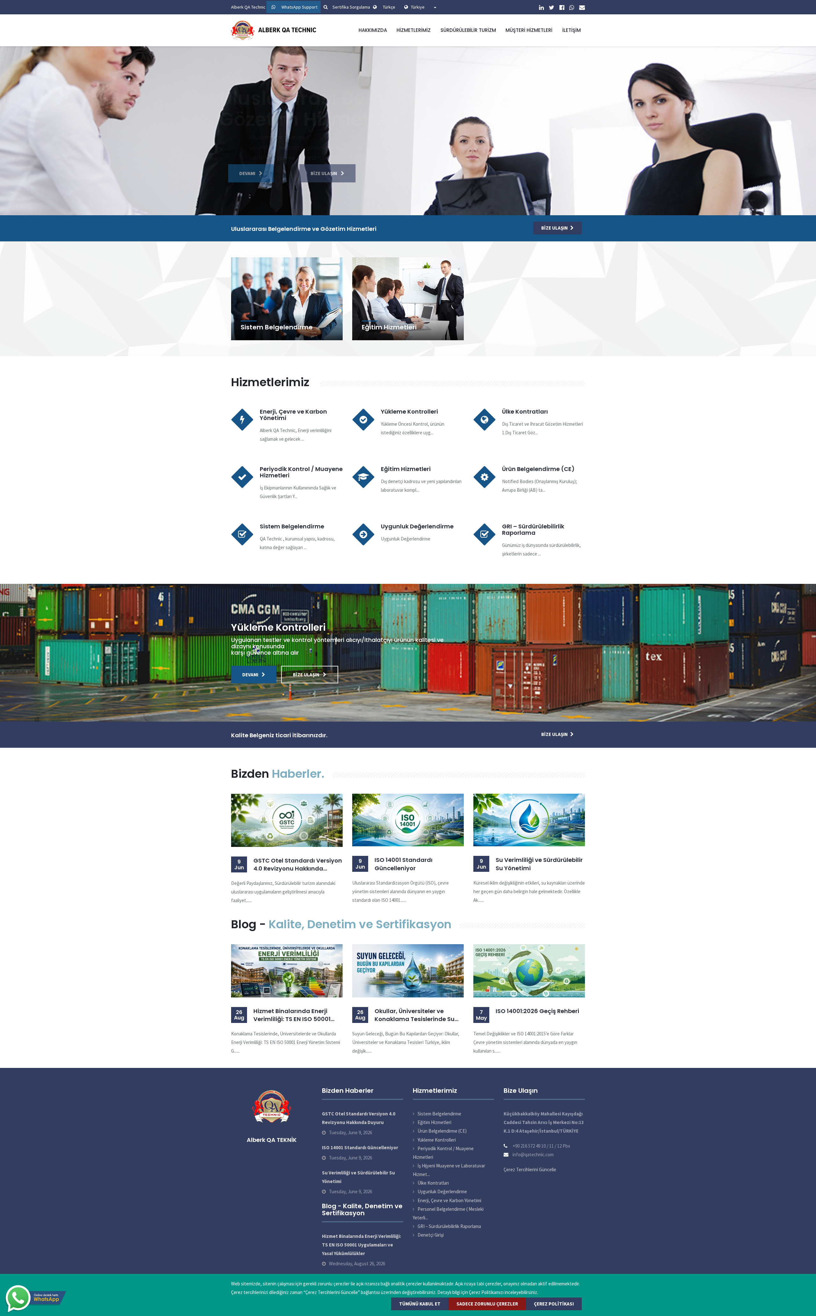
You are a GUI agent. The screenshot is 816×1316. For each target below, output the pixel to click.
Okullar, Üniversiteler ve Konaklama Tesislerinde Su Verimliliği (415, 1015)
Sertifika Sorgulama (351, 7)
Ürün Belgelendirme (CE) (538, 469)
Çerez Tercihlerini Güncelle (530, 1169)
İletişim (571, 30)
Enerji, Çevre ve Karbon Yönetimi (293, 415)
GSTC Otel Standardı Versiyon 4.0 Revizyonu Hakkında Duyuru (297, 864)
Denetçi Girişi (431, 1235)
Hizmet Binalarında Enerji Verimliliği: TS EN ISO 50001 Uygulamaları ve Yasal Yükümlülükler (292, 1015)
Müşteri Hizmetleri (529, 30)
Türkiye (422, 7)
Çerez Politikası (554, 1304)
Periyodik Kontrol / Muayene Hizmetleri (301, 472)
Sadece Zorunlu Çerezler (487, 1304)
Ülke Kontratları (525, 411)
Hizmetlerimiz (414, 30)
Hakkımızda (373, 30)
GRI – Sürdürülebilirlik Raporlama (533, 529)
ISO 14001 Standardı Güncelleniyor (404, 864)
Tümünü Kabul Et (420, 1304)
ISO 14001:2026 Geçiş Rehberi (537, 1011)
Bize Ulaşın (317, 173)
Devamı (253, 173)
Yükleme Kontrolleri (409, 411)
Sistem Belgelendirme (277, 327)
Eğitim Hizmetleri (389, 327)
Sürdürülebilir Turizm (468, 30)
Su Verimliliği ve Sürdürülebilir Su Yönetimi (539, 864)
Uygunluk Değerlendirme (417, 526)
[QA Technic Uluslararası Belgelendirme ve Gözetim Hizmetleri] (275, 30)
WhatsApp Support (299, 7)
